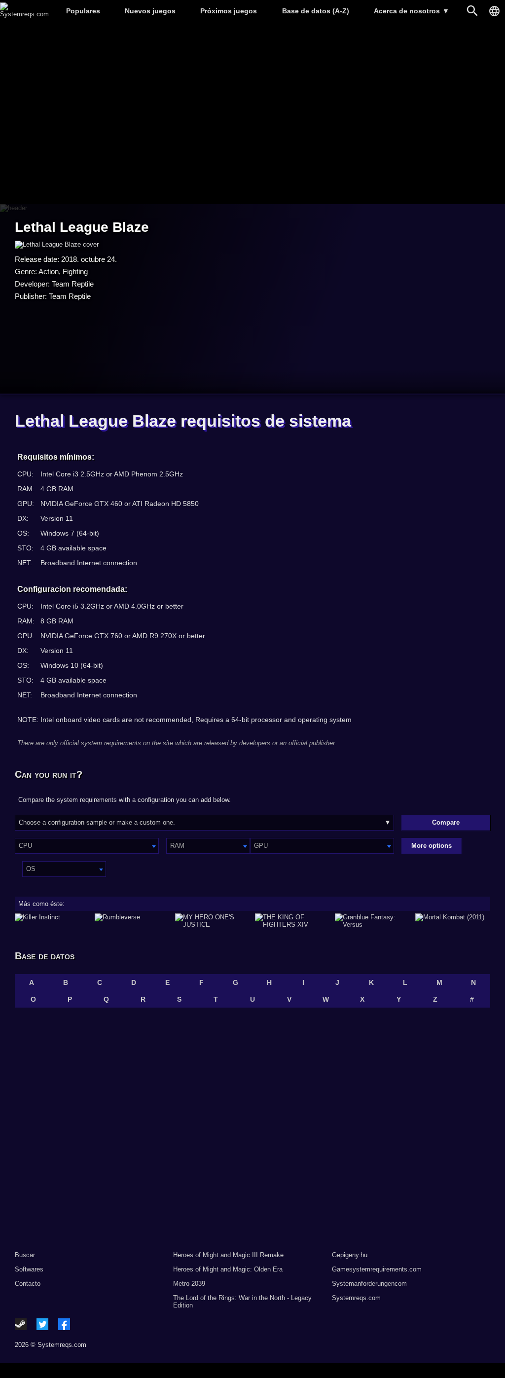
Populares (83, 11)
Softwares (29, 1269)
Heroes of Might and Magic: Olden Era (228, 1269)
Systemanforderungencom (369, 1283)
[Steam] (21, 1324)
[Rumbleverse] (132, 920)
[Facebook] (64, 1324)
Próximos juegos (228, 11)
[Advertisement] (252, 113)
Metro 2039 (189, 1283)
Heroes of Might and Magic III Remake (228, 1255)
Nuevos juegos (150, 11)
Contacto (27, 1283)
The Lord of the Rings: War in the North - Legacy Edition (242, 1301)
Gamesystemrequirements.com (377, 1269)
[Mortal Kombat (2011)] (452, 920)
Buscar (25, 1255)
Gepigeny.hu (349, 1255)
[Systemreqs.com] (24, 14)
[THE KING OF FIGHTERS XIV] (292, 920)
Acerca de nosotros (411, 11)
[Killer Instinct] (52, 920)
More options (431, 845)
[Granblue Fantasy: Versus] (372, 920)
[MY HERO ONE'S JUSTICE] (212, 920)
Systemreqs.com (356, 1298)
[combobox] (87, 846)
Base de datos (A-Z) (315, 11)
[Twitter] (42, 1324)
